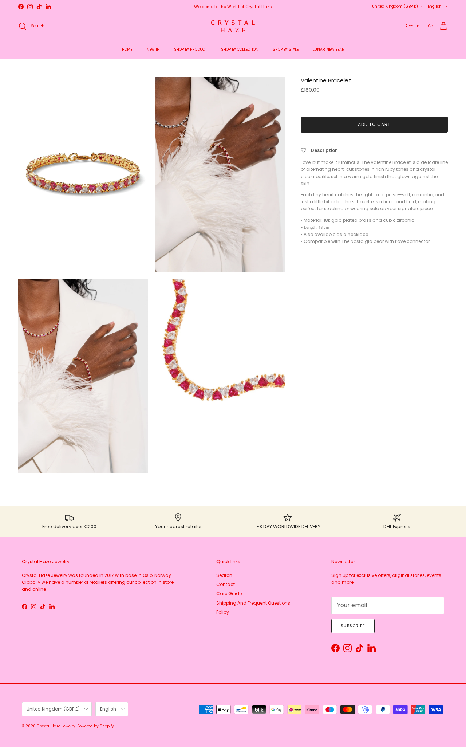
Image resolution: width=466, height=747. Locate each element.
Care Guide (229, 593)
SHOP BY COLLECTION (239, 49)
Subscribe (353, 626)
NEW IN (153, 49)
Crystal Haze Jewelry (56, 726)
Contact (225, 584)
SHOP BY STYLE (286, 49)
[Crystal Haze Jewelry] (233, 26)
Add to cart (374, 124)
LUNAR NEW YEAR (328, 49)
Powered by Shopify (95, 726)
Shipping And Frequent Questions (253, 603)
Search (224, 575)
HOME (127, 49)
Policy (222, 612)
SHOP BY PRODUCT (190, 49)
